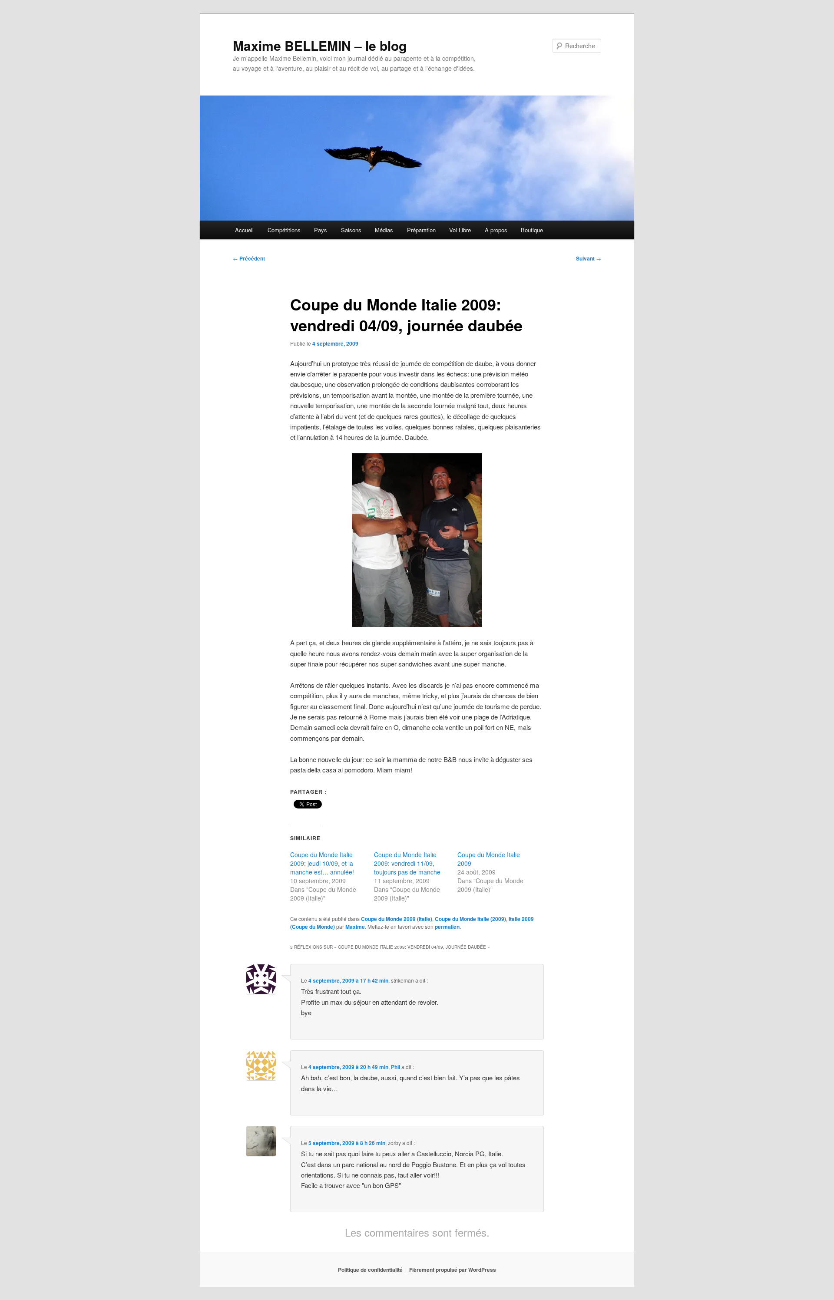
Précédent (249, 258)
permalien (447, 926)
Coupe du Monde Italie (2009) (470, 919)
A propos (496, 230)
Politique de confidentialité (370, 1270)
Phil (395, 1067)
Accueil (244, 230)
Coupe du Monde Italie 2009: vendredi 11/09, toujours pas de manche (407, 863)
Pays (320, 230)
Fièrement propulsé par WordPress (452, 1270)
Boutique (532, 230)
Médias (384, 230)
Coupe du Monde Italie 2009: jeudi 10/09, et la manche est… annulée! (322, 863)
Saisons (351, 230)
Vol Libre (460, 230)
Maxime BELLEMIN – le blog (320, 45)
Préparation (421, 230)
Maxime (355, 926)
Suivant (588, 258)
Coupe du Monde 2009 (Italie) (396, 919)
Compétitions (284, 230)
